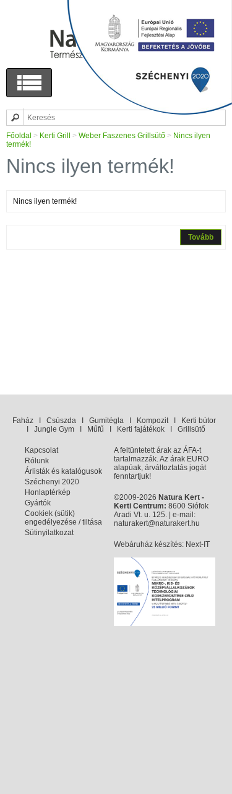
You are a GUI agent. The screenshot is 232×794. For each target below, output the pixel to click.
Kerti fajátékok (141, 429)
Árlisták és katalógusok (63, 471)
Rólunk (37, 460)
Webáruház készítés (148, 544)
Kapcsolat (41, 450)
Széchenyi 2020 (52, 482)
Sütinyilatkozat (49, 532)
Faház (22, 420)
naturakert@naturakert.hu (157, 523)
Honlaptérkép (48, 492)
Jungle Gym (54, 429)
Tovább (200, 237)
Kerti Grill (55, 135)
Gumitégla (106, 420)
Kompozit (152, 420)
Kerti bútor (198, 420)
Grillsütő (191, 429)
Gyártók (38, 503)
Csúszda (61, 420)
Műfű (95, 429)
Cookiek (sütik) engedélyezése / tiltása (63, 517)
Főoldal (19, 135)
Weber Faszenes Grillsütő (122, 135)
